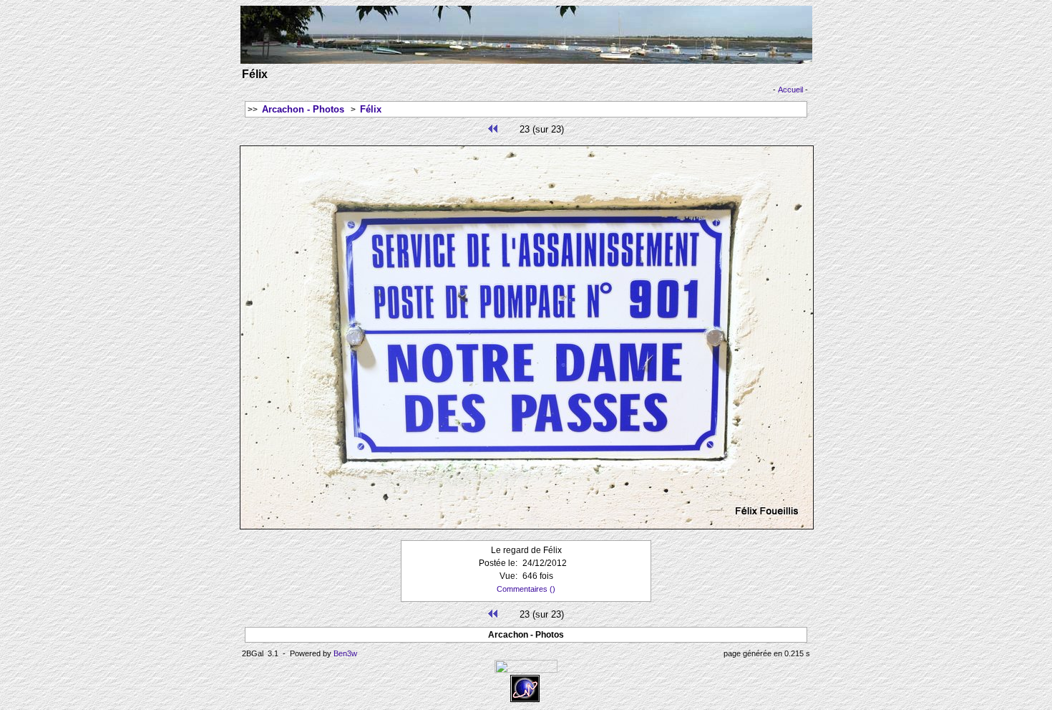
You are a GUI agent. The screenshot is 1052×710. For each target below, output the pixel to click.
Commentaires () (526, 589)
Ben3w (345, 653)
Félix (370, 109)
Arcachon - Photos (303, 109)
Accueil (790, 89)
